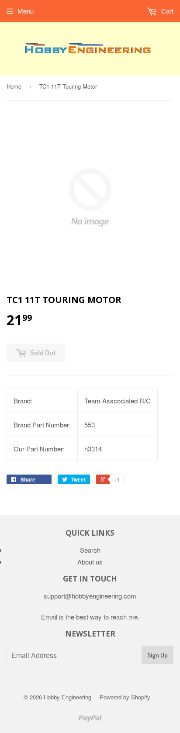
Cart (166, 10)
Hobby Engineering (67, 697)
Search (90, 549)
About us (90, 561)
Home (14, 86)
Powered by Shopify (125, 697)
